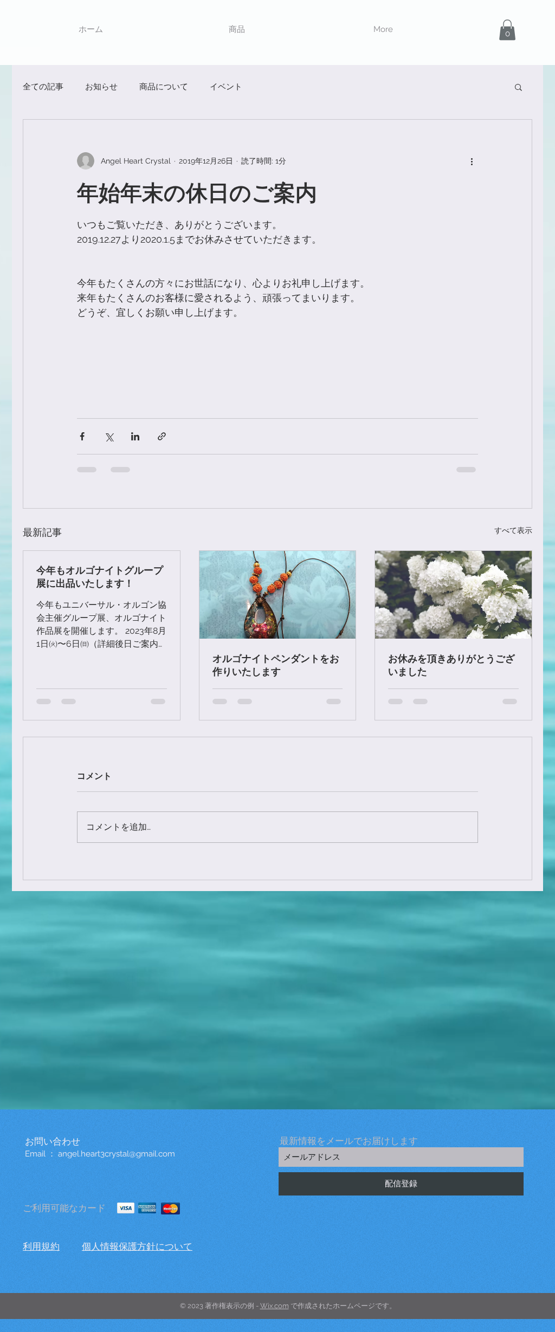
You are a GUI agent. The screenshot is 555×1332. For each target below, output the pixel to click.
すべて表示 (513, 530)
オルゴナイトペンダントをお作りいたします (275, 665)
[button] (237, 29)
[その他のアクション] (471, 160)
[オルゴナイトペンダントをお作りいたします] (277, 595)
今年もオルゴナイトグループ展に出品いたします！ (99, 576)
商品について (163, 87)
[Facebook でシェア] (82, 436)
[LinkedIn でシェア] (135, 436)
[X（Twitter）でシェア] (109, 436)
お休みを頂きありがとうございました (451, 665)
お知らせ (101, 87)
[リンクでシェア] (162, 436)
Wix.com (274, 1306)
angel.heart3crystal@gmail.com (116, 1154)
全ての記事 (43, 87)
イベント (226, 87)
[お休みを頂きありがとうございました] (453, 595)
